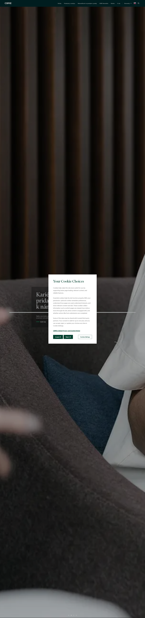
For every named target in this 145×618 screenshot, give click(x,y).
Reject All (68, 337)
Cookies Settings (85, 337)
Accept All (58, 337)
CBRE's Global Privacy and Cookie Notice (66, 330)
